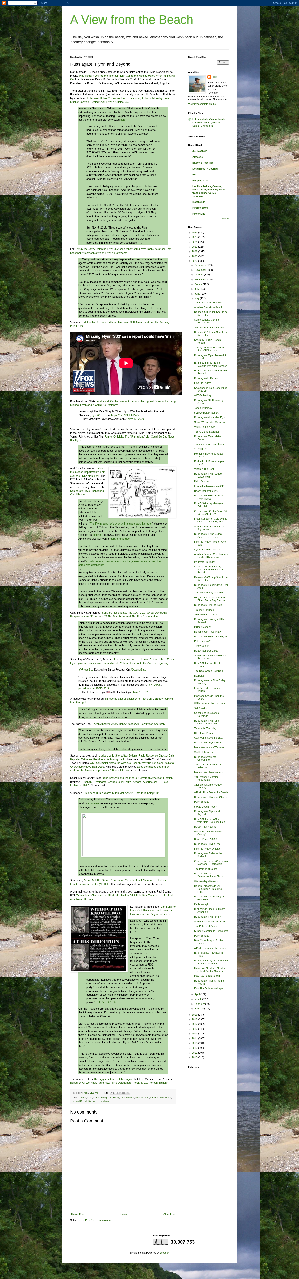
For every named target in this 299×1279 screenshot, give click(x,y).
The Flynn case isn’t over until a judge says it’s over (120, 523)
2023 (195, 246)
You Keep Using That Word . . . (211, 302)
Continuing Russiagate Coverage (207, 714)
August (199, 284)
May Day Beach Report (207, 976)
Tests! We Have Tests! (206, 614)
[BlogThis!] (116, 1093)
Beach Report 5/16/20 (206, 650)
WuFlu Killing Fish (204, 752)
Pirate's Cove (200, 208)
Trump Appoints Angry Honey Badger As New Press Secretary (128, 723)
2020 (195, 261)
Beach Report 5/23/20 (206, 491)
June (198, 293)
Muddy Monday (202, 627)
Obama (154, 1097)
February (200, 1004)
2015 (195, 1033)
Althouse (197, 157)
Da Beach (199, 675)
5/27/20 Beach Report (206, 412)
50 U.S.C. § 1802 (106, 1002)
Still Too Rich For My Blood (209, 327)
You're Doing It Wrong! (206, 431)
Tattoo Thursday (203, 408)
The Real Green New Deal (209, 670)
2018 (195, 1019)
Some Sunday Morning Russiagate (207, 321)
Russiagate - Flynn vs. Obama (210, 797)
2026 (195, 232)
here (122, 119)
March (198, 999)
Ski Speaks (200, 708)
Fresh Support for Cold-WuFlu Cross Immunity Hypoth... (210, 520)
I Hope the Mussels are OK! (209, 486)
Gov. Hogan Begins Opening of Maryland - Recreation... (211, 862)
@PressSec (86, 669)
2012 (195, 1048)
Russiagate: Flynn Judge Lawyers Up (208, 475)
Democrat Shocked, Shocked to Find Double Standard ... (210, 970)
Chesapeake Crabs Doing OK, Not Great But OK (211, 512)
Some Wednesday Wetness (209, 422)
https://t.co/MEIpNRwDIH (126, 415)
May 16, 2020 (136, 418)
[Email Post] (105, 1093)
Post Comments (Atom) (98, 1220)
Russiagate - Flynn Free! (207, 844)
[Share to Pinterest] (128, 1093)
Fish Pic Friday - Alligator (208, 848)
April (197, 994)
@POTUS (155, 684)
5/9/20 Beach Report (205, 806)
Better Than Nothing (205, 826)
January (199, 1008)
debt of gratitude (120, 538)
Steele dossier (104, 1101)
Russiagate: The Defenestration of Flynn (208, 875)
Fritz (214, 77)
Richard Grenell (79, 1101)
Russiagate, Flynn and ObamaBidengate (206, 722)
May (197, 298)
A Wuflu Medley (202, 395)
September (201, 279)
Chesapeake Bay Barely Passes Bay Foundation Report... (209, 569)
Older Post (169, 1214)
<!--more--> (200, 448)
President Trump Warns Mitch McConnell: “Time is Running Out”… (123, 793)
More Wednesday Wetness (209, 747)
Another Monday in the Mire (209, 921)
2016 (195, 1029)
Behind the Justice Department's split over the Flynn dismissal (87, 472)
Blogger (164, 1252)
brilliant (97, 534)
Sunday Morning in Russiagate (211, 931)
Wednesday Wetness (206, 881)
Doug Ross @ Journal (205, 168)
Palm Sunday (201, 481)
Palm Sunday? (202, 641)
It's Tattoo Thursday (204, 562)
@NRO (96, 415)
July (197, 288)
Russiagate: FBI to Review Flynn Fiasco (208, 497)
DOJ (89, 1097)
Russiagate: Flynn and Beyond (211, 636)
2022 (195, 251)
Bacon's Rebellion (202, 162)
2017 (195, 1024)
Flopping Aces (200, 180)
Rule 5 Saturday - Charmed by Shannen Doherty (211, 962)
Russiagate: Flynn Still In (208, 916)
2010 (195, 1057)
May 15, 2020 (141, 692)
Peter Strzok (165, 1097)
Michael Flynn (142, 1097)
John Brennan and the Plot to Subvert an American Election (138, 777)
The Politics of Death (205, 869)
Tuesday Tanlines (204, 609)
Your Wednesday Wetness (208, 592)
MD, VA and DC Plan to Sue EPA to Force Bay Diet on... (210, 599)
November (201, 270)
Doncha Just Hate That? (207, 631)
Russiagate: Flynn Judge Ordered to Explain (208, 535)
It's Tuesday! (201, 904)
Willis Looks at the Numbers (209, 703)
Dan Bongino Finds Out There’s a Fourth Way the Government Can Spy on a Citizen (153, 910)
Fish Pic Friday (202, 383)
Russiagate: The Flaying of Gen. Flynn (209, 898)
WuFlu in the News (204, 427)
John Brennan (127, 1097)
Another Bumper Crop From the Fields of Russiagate (211, 555)
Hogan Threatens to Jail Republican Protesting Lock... (208, 889)
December (201, 265)
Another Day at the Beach (208, 307)
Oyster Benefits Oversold (208, 549)
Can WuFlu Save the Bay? (208, 737)
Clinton (83, 1097)
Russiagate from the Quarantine (205, 758)
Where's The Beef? (204, 469)
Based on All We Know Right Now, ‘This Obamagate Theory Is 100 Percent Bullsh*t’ (119, 1082)
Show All (225, 218)
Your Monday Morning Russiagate (206, 778)
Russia (91, 1101)
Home (123, 1214)
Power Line (198, 213)
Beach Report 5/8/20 (205, 839)
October (199, 274)
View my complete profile (202, 104)
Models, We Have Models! (208, 772)
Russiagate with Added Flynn (210, 417)
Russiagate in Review (206, 378)
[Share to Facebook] (124, 1093)
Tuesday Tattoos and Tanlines (210, 444)
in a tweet (94, 803)
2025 (195, 237)
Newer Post (77, 1214)
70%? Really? (202, 646)
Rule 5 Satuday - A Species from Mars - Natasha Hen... (210, 820)
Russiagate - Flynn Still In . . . (210, 742)
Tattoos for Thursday (205, 728)
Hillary (116, 1097)
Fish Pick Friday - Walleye (208, 988)
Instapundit (198, 202)
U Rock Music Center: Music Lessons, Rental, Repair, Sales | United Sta (208, 122)
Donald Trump (100, 1097)
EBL (194, 174)
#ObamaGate (138, 669)
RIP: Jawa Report (204, 733)
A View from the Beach (131, 19)
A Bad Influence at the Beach (210, 948)
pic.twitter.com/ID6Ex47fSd (94, 688)
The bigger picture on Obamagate (113, 1079)
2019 (195, 1014)
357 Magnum (199, 151)
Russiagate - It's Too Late (208, 605)
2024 (195, 242)
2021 (195, 256)
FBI (110, 1097)
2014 (195, 1038)
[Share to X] (120, 1093)
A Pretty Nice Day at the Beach (211, 792)
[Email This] (112, 1093)
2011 (195, 1052)
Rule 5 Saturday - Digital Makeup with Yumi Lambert (210, 364)
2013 (195, 1043)
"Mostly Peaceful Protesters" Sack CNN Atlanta (209, 349)
